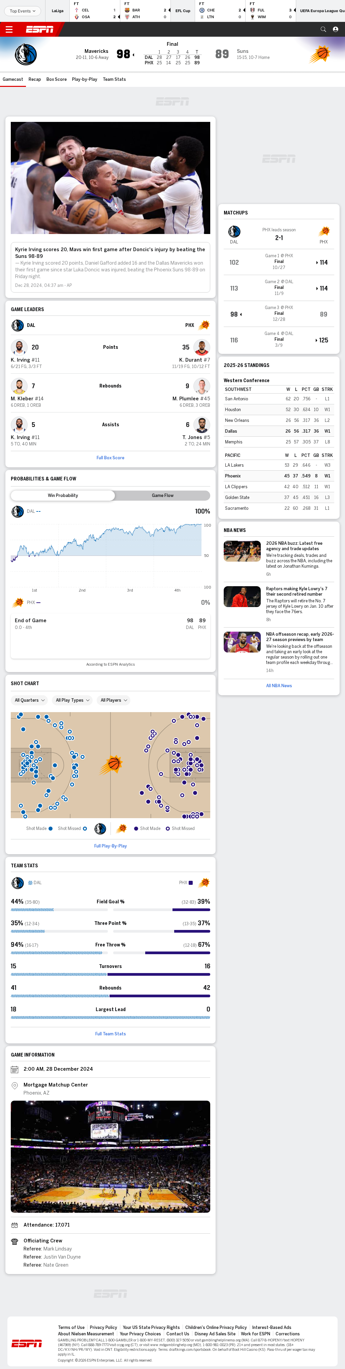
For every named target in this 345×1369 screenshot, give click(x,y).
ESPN (40, 29)
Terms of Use (71, 1327)
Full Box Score (110, 458)
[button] (323, 29)
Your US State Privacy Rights (151, 1327)
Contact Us (177, 1334)
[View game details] (279, 262)
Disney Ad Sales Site (215, 1334)
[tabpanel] (110, 586)
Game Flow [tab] (163, 495)
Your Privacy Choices (140, 1334)
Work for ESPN (255, 1334)
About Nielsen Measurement (86, 1334)
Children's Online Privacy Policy (216, 1327)
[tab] (63, 496)
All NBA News (279, 685)
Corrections (288, 1334)
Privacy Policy (103, 1327)
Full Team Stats (110, 1034)
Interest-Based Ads (271, 1327)
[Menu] (9, 29)
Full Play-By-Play (110, 846)
